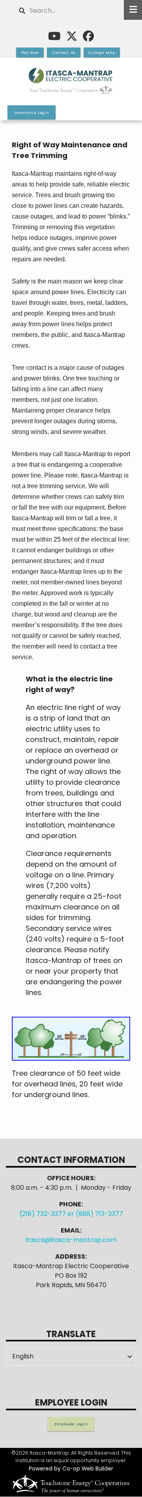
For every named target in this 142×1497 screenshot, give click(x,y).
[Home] (71, 81)
